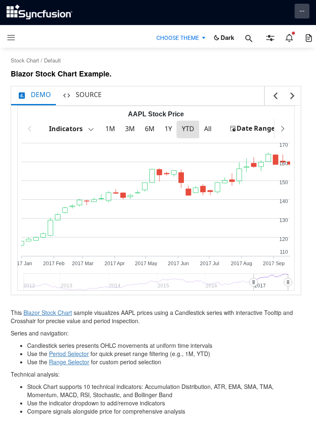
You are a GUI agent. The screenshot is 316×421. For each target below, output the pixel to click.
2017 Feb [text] (54, 264)
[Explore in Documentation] (309, 38)
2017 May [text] (146, 264)
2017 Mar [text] (82, 264)
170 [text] (283, 145)
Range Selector (69, 362)
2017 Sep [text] (274, 264)
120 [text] (283, 239)
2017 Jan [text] (21, 264)
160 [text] (283, 164)
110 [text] (284, 252)
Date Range (256, 128)
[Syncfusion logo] (39, 12)
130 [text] (283, 220)
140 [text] (283, 201)
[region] (156, 130)
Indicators (66, 128)
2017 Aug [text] (241, 264)
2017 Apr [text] (115, 264)
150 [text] (283, 182)
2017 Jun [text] (178, 264)
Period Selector (69, 353)
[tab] (33, 95)
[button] (8, 38)
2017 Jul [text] (209, 264)
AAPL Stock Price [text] (156, 114)
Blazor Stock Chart (47, 312)
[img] (21, 244)
